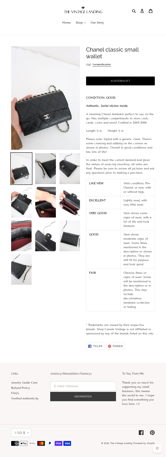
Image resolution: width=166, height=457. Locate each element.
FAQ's (15, 393)
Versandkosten (102, 64)
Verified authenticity (24, 398)
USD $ (20, 433)
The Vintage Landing (121, 443)
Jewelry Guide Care (24, 382)
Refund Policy (20, 388)
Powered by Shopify (144, 443)
